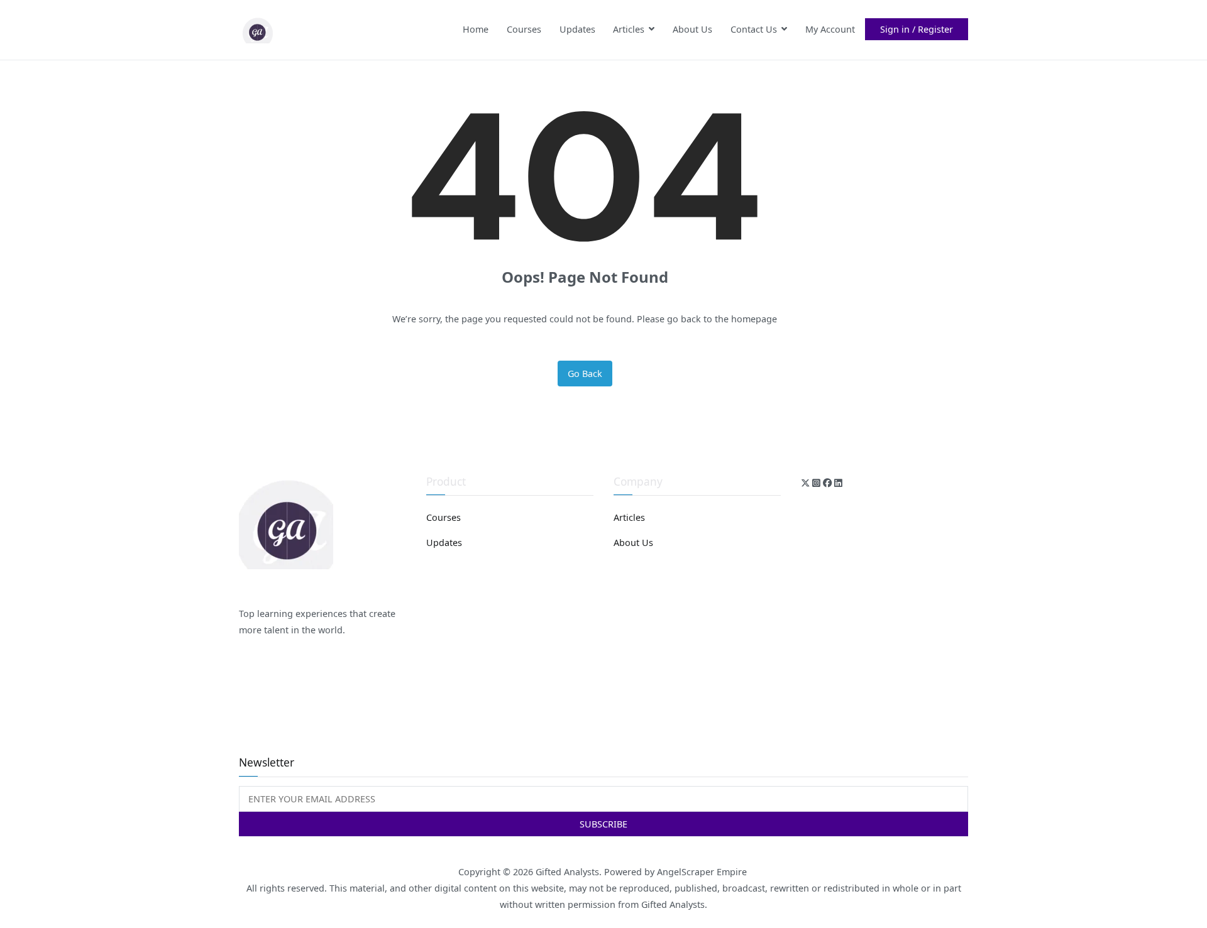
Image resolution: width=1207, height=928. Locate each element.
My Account (830, 29)
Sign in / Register (916, 29)
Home (475, 29)
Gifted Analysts (567, 872)
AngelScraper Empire (703, 872)
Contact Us (753, 29)
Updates (577, 29)
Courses (524, 29)
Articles (628, 29)
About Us (692, 29)
